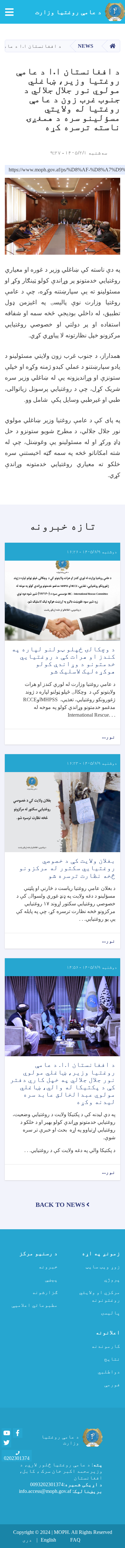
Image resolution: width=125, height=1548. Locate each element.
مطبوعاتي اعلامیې (35, 1305)
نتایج (112, 1359)
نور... (108, 737)
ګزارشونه (45, 1292)
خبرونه (48, 1266)
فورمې (112, 1384)
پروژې (112, 1279)
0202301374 (16, 1458)
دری (27, 1540)
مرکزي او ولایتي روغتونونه (99, 1296)
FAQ (75, 1540)
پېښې (51, 1279)
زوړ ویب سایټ (103, 1266)
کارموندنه (105, 1346)
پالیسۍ (110, 1312)
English (48, 1540)
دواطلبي (109, 1371)
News (85, 46)
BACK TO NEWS (60, 1204)
